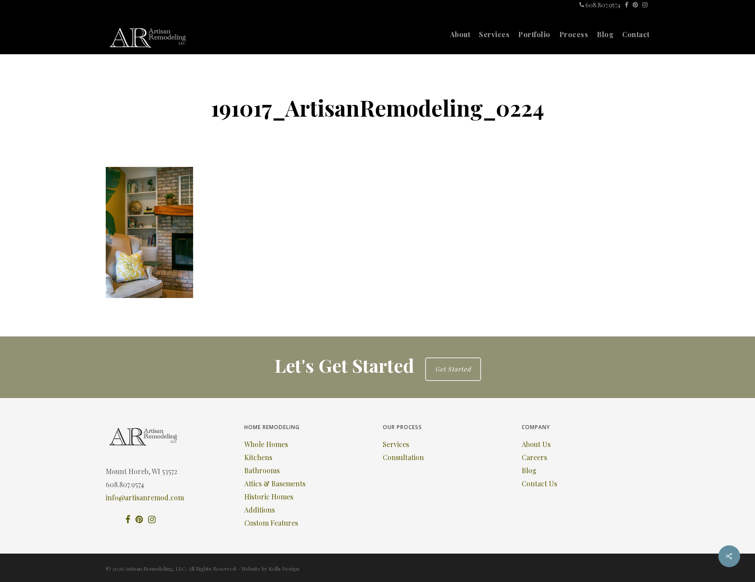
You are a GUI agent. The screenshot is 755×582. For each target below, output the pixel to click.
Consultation (403, 457)
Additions (259, 509)
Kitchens (258, 457)
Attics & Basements (274, 483)
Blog (529, 470)
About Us (536, 444)
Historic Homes (268, 496)
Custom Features (271, 522)
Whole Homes (266, 444)
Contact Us (539, 483)
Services (396, 444)
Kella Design (284, 568)
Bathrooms (262, 470)
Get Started (453, 369)
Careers (534, 457)
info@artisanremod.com (145, 497)
